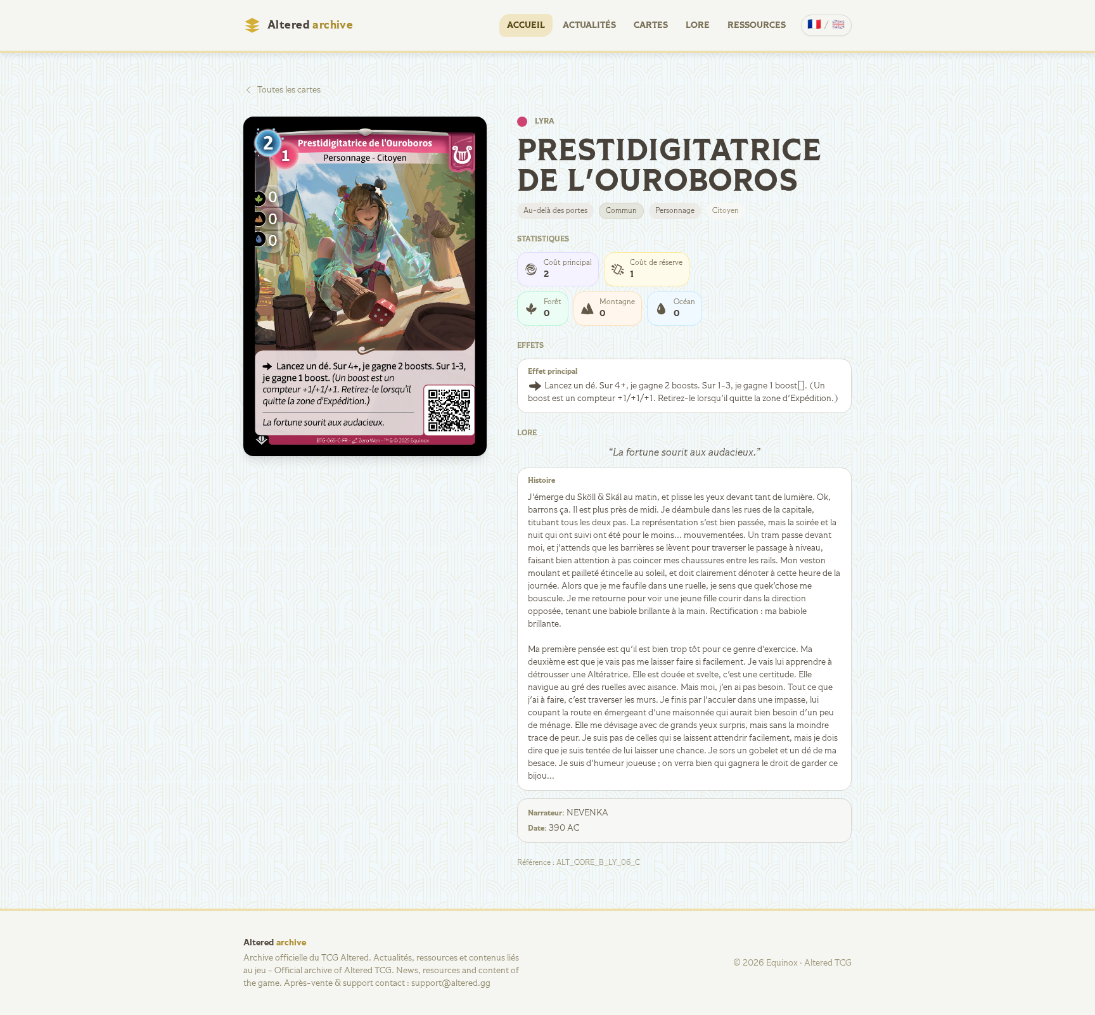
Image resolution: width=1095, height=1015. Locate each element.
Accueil (526, 25)
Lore (698, 25)
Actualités (589, 25)
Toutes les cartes (289, 90)
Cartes (651, 25)
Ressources (756, 25)
